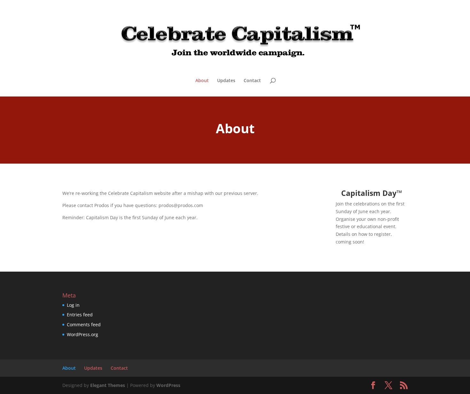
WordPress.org (82, 334)
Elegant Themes (107, 385)
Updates (226, 80)
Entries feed (80, 315)
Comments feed (84, 324)
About (202, 80)
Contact (252, 80)
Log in (73, 305)
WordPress (168, 385)
